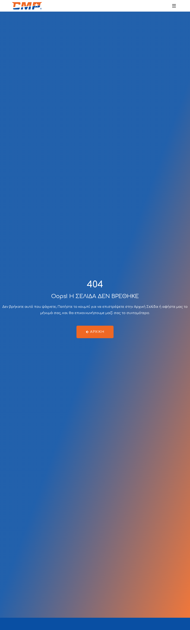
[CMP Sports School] (27, 6)
